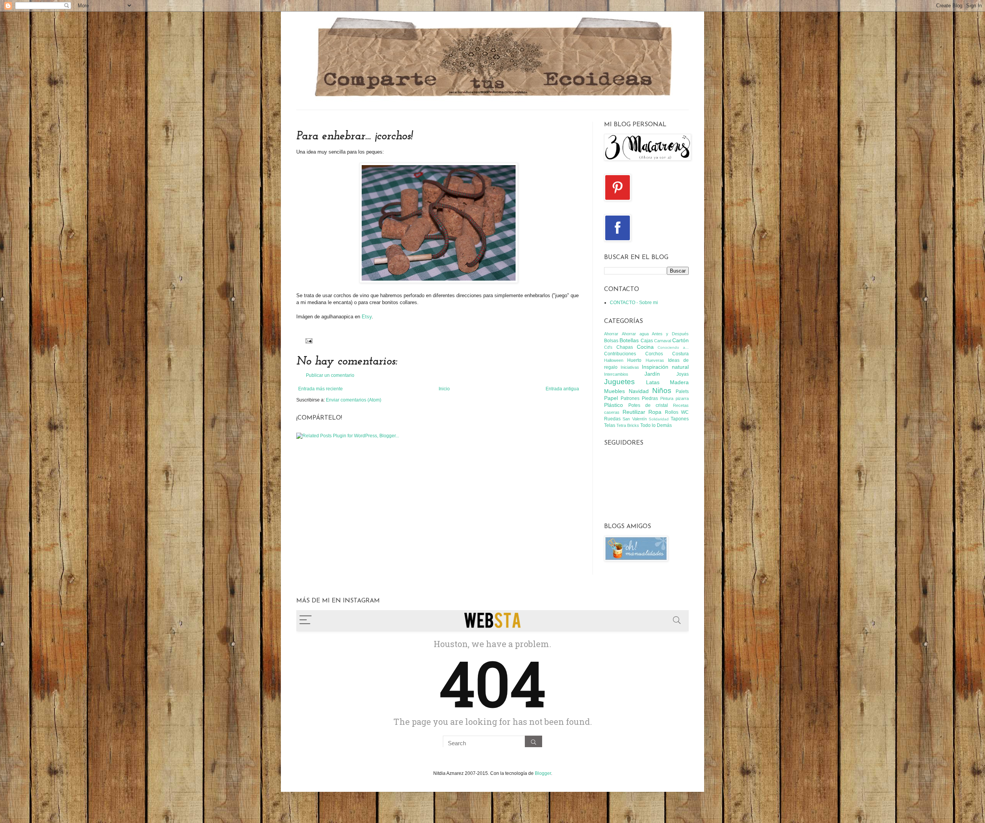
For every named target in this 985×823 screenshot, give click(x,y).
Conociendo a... (673, 347)
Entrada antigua (562, 388)
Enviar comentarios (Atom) (353, 400)
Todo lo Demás (656, 425)
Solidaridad (659, 419)
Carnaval (662, 340)
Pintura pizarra (674, 398)
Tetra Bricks (627, 425)
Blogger (543, 773)
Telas (609, 425)
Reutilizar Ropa (642, 412)
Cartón (680, 340)
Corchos (654, 353)
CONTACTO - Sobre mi (634, 302)
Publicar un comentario (330, 375)
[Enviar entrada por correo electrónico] (308, 340)
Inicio (444, 388)
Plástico (613, 405)
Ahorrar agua (635, 333)
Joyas (682, 374)
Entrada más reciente (320, 388)
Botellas (629, 340)
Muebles (614, 391)
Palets (682, 391)
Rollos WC (677, 412)
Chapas (624, 347)
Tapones (680, 419)
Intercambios (616, 374)
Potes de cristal (648, 405)
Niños (661, 390)
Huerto (634, 360)
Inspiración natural (665, 367)
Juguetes (619, 382)
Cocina (645, 347)
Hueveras (655, 360)
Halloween (613, 360)
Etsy (367, 316)
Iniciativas (630, 367)
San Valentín (634, 419)
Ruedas (612, 419)
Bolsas (611, 340)
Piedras (650, 398)
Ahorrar (611, 333)
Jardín (652, 374)
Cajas (647, 340)
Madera (679, 382)
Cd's (608, 347)
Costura (680, 353)
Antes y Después (670, 333)
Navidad (639, 391)
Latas (652, 382)
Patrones (630, 398)
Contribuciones (620, 353)
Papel (611, 398)
